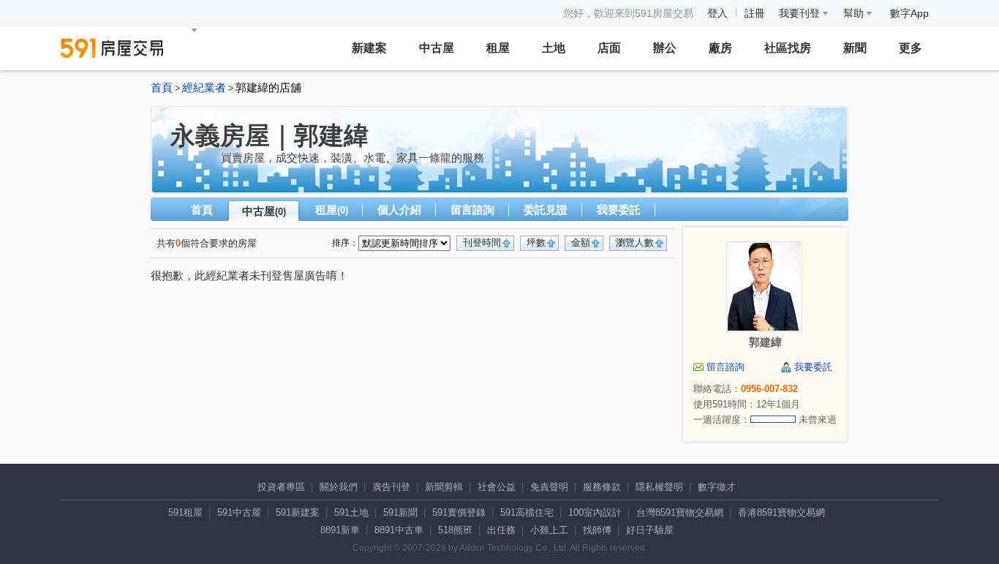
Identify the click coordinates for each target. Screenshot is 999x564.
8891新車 (340, 529)
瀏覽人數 (635, 242)
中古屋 (436, 48)
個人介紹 (399, 209)
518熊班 (455, 529)
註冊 (754, 13)
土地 (553, 48)
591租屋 (185, 512)
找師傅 (597, 529)
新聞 (855, 48)
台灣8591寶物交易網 (679, 512)
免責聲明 (549, 486)
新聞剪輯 (444, 486)
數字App (909, 13)
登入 (717, 13)
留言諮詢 (472, 209)
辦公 (664, 48)
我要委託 (619, 209)
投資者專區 (281, 486)
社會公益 (497, 486)
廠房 (720, 48)
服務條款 (602, 486)
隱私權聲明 (659, 486)
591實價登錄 (459, 512)
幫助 (855, 13)
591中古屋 (239, 512)
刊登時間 (482, 242)
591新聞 (400, 512)
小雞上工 (549, 529)
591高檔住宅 (527, 512)
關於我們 (339, 486)
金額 (580, 242)
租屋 (498, 48)
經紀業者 (204, 88)
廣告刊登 (391, 486)
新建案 (369, 48)
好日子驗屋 (650, 529)
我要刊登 (801, 13)
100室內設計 (595, 512)
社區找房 (787, 48)
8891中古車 (398, 529)
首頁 (162, 88)
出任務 (501, 529)
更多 (910, 48)
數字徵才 (717, 486)
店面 (609, 48)
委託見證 (546, 209)
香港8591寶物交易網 (781, 512)
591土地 (351, 512)
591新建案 (298, 512)
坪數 (536, 242)
